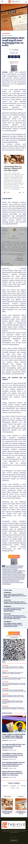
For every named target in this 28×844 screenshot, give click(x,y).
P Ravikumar (5, 572)
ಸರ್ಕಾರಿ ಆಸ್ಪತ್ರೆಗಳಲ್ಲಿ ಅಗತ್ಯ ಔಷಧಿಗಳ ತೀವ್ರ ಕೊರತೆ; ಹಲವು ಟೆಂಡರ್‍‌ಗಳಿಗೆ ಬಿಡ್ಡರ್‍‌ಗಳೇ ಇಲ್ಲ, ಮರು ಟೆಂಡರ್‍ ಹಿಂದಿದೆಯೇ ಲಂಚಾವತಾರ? (12, 702)
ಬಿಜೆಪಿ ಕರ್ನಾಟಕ (16, 580)
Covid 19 (9, 569)
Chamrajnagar (12, 567)
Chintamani (5, 569)
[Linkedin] (13, 837)
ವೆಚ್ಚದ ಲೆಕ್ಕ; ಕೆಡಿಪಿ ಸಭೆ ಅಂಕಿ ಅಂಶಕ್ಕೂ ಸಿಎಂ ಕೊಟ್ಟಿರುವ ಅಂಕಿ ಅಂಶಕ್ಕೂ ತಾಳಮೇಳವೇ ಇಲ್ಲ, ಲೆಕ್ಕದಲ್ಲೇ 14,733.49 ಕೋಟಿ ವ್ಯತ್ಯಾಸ (13, 708)
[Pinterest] (15, 56)
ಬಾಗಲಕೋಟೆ (11, 580)
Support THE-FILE (14, 62)
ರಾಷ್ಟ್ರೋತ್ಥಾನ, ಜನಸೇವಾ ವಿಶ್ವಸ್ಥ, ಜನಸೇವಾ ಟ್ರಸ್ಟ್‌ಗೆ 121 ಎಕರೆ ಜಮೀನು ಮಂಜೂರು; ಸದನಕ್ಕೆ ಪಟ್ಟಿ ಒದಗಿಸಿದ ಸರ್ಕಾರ (15, 602)
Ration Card (14, 572)
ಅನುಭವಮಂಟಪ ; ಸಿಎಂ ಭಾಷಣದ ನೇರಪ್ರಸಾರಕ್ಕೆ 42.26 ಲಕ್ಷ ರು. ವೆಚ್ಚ (21, 812)
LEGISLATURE (7, 600)
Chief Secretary (19, 567)
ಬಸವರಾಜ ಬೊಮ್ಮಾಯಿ (6, 580)
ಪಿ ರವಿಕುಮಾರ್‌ (19, 579)
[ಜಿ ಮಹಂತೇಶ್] (10, 50)
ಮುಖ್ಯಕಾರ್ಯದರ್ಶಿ (12, 582)
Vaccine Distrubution (17, 574)
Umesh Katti (10, 574)
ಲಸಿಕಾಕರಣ (21, 582)
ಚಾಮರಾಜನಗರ (13, 577)
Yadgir (23, 574)
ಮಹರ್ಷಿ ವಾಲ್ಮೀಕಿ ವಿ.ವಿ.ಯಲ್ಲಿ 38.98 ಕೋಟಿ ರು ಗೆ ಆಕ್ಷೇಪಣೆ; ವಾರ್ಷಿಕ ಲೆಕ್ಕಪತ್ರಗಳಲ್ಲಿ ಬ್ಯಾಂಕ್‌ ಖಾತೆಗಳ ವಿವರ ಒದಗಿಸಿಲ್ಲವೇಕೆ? (15, 596)
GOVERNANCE (6, 33)
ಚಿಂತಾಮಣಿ (17, 577)
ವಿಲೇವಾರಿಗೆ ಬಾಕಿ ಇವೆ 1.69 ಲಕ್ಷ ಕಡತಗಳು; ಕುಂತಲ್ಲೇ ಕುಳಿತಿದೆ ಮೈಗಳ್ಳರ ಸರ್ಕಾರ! (7, 812)
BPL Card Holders (6, 567)
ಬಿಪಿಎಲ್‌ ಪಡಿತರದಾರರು (6, 582)
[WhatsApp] (18, 56)
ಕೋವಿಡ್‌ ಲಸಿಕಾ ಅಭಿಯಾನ (6, 577)
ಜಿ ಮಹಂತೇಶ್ (15, 49)
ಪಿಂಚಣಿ (23, 579)
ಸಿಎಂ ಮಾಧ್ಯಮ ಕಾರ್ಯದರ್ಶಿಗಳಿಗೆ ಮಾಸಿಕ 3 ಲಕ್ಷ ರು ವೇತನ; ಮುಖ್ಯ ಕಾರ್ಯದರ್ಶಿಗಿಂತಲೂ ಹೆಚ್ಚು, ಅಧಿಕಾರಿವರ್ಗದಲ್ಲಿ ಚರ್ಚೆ (14, 609)
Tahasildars (5, 574)
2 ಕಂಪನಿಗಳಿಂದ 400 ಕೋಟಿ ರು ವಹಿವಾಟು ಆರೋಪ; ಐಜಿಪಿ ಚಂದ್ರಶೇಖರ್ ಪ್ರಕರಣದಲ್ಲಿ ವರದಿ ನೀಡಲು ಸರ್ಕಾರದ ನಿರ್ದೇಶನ (13, 696)
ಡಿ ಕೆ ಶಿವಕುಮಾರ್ (5, 579)
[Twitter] (12, 56)
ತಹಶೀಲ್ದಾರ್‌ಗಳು (10, 579)
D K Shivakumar (14, 569)
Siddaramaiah (19, 572)
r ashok (9, 572)
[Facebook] (9, 56)
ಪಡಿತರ (15, 579)
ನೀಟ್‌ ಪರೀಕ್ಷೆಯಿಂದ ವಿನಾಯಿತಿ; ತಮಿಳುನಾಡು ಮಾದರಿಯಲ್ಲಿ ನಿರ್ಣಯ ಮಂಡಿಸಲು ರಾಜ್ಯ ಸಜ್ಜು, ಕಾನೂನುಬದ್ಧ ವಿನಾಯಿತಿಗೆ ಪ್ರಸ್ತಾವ (13, 625)
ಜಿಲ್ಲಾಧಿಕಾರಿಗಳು (22, 577)
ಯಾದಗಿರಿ (17, 582)
